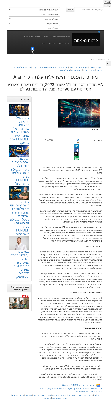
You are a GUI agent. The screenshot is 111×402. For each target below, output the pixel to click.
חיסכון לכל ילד (76, 70)
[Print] (78, 140)
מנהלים (21, 67)
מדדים (52, 43)
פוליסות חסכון (64, 43)
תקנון (43, 395)
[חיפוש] (98, 31)
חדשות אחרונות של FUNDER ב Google (78, 385)
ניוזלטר (97, 395)
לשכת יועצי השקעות (32, 36)
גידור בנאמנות (57, 67)
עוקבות (71, 67)
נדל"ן (49, 395)
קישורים (47, 398)
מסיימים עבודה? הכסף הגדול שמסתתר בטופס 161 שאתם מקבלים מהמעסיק (19, 264)
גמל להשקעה (65, 70)
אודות (90, 395)
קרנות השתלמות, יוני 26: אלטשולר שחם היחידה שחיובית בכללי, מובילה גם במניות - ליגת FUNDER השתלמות (19, 217)
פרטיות (36, 395)
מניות (43, 43)
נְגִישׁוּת (107, 1)
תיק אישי (98, 67)
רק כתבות (72, 395)
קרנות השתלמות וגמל (61, 36)
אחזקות (28, 67)
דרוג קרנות (46, 67)
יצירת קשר (82, 395)
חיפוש (70, 9)
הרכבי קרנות (37, 67)
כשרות (65, 67)
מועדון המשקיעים (59, 398)
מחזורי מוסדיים (89, 70)
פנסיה (46, 36)
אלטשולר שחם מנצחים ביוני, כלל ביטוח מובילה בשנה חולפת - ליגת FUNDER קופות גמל (19, 171)
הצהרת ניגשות (18, 395)
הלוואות (28, 395)
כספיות (91, 67)
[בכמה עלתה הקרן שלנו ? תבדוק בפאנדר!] (19, 301)
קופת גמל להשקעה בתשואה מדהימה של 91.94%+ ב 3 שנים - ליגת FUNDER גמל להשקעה (19, 130)
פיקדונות (84, 67)
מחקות (78, 67)
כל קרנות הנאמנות (59, 395)
